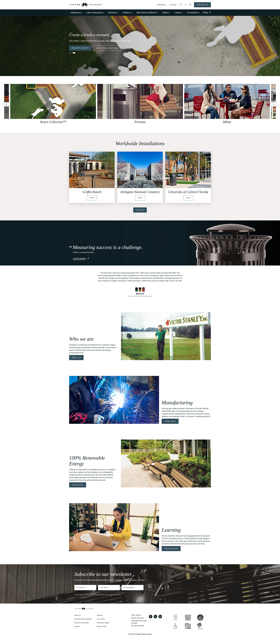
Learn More (170, 421)
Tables (165, 12)
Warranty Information (81, 623)
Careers (77, 626)
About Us (76, 358)
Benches (112, 12)
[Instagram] (155, 616)
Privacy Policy (101, 626)
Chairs (177, 12)
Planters (126, 12)
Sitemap (99, 615)
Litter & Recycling (94, 12)
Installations (161, 5)
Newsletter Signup (103, 623)
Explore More (171, 549)
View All (140, 210)
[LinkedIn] (160, 616)
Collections (75, 12)
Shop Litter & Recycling (107, 48)
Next (150, 587)
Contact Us (202, 5)
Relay (205, 12)
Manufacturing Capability (83, 619)
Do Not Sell (101, 619)
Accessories (192, 12)
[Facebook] (150, 616)
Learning (172, 5)
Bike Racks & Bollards (146, 12)
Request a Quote (80, 48)
